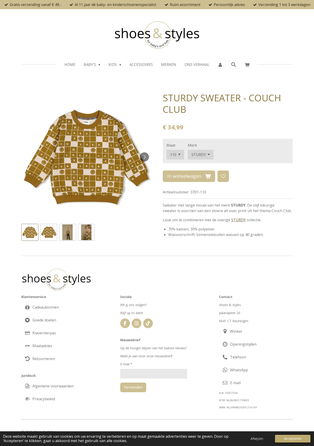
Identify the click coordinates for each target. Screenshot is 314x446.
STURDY (238, 219)
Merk (192, 145)
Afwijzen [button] (257, 438)
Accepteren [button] (292, 438)
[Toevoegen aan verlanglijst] (223, 176)
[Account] (220, 64)
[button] (29, 232)
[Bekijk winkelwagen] (247, 64)
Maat (170, 145)
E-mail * (126, 364)
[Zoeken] (233, 64)
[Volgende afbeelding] (144, 157)
